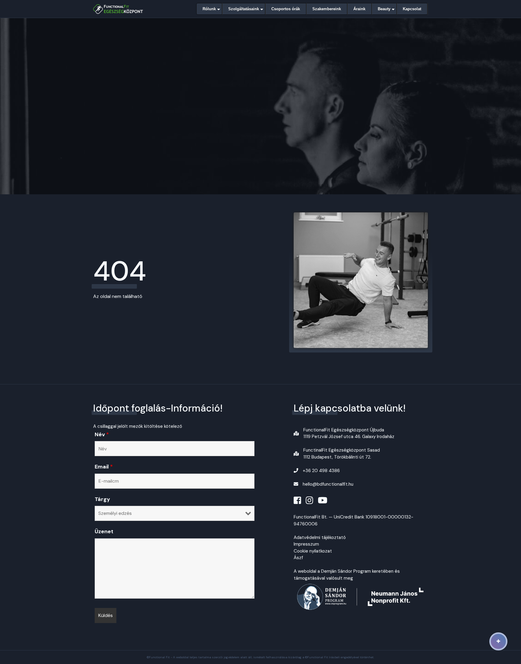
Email (104, 467)
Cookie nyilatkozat (313, 551)
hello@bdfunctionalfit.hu (328, 484)
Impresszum (306, 544)
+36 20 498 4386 (321, 471)
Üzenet (104, 531)
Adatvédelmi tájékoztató (320, 537)
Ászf (298, 558)
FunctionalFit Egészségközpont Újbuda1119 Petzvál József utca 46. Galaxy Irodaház (348, 433)
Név (102, 434)
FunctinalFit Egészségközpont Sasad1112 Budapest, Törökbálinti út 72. (341, 453)
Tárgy (102, 499)
